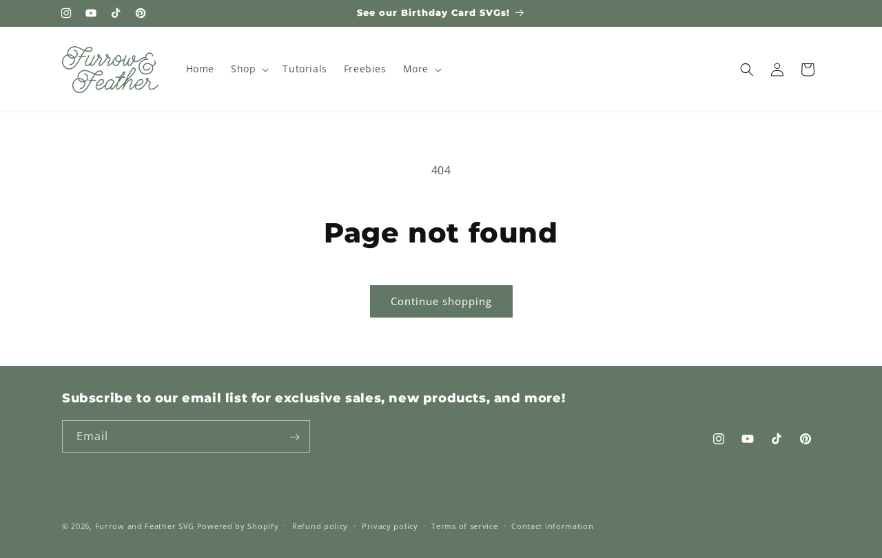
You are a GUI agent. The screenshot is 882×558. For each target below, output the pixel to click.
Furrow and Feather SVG (144, 526)
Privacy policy (390, 525)
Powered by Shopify (238, 526)
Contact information (552, 525)
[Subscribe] (294, 437)
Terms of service (464, 525)
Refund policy (320, 525)
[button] (248, 68)
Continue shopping (441, 301)
